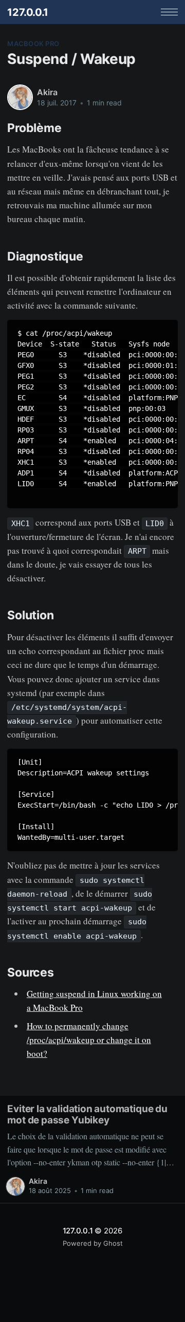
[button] (169, 12)
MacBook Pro (33, 43)
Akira (47, 92)
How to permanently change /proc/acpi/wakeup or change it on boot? (89, 1039)
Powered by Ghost (93, 1243)
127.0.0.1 (27, 12)
